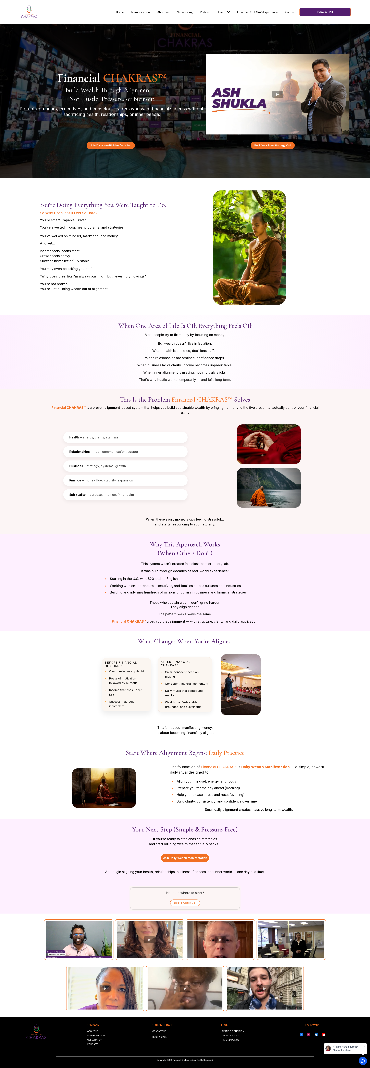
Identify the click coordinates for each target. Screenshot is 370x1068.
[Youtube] (324, 1035)
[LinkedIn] (316, 1035)
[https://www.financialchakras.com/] (29, 12)
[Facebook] (301, 1035)
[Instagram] (308, 1035)
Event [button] (222, 12)
